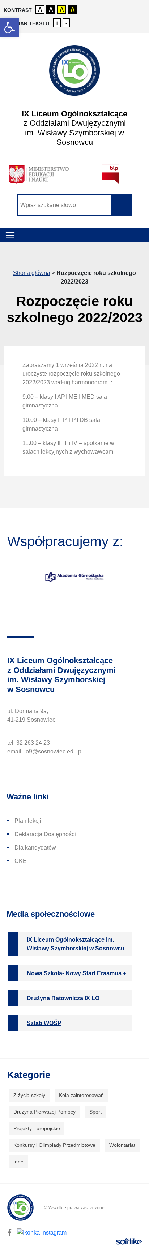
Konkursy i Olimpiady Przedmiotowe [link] (54, 1145)
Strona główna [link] (31, 273)
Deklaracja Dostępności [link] (45, 834)
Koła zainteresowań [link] (81, 1095)
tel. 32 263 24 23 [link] (28, 743)
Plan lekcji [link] (27, 821)
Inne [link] (18, 1162)
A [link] (40, 10)
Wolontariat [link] (122, 1145)
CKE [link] (20, 861)
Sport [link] (95, 1112)
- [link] (66, 23)
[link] (9, 27)
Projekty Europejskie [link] (36, 1128)
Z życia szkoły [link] (29, 1095)
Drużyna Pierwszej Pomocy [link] (44, 1112)
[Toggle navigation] (10, 235)
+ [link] (57, 23)
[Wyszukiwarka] (74, 205)
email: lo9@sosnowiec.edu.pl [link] (45, 751)
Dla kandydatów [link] (35, 847)
